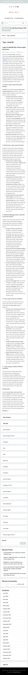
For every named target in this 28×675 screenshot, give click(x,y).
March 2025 (6, 643)
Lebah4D (4, 60)
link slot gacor (6, 429)
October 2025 (6, 621)
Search (4, 540)
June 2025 (5, 633)
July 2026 (5, 593)
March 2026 (6, 605)
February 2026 (6, 608)
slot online (5, 528)
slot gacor (5, 442)
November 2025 (7, 618)
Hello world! (21, 584)
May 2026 (5, 599)
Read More (4, 410)
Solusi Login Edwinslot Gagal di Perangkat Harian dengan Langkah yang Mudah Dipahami (12, 1)
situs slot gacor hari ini (9, 436)
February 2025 (6, 646)
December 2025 (7, 615)
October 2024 (6, 658)
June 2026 (5, 596)
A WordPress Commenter (9, 584)
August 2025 (6, 627)
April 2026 (5, 602)
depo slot (5, 460)
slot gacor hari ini (7, 485)
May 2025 (5, 636)
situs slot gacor (7, 491)
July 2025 (5, 630)
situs (4, 454)
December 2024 (7, 652)
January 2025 (6, 649)
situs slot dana (6, 479)
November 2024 (7, 655)
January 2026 (6, 612)
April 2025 (5, 640)
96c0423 (6, 52)
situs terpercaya (7, 503)
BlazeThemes (17, 672)
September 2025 (7, 624)
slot (4, 448)
